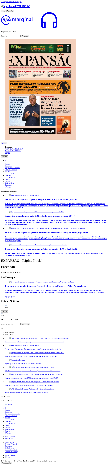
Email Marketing (10, 455)
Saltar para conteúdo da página (11, 2)
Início (7, 408)
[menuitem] (7, 160)
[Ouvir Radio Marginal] (33, 27)
